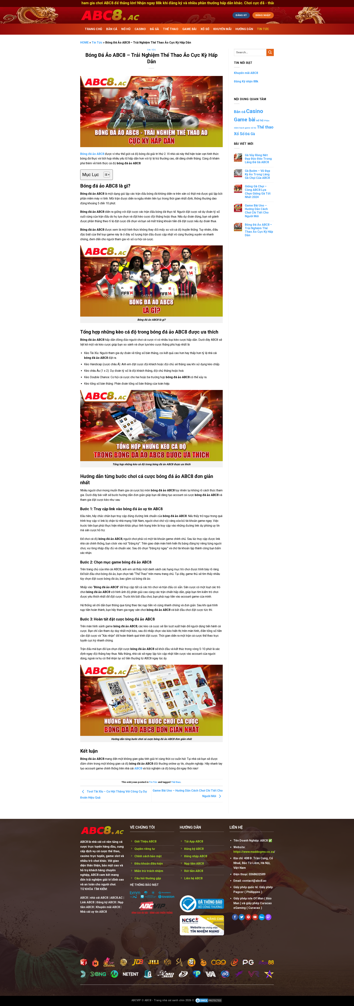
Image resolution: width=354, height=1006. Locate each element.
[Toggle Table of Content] (105, 174)
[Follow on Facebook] (235, 917)
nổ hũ (259, 120)
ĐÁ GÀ (154, 29)
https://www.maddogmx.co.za (253, 852)
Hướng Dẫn (244, 29)
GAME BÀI (189, 29)
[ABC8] (144, 15)
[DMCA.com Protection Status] (209, 1000)
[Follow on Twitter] (242, 917)
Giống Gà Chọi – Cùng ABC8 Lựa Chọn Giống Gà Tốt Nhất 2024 (257, 192)
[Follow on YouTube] (255, 917)
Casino (254, 111)
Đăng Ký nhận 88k (246, 81)
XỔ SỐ (205, 29)
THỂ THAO (170, 29)
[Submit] (270, 52)
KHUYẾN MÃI (222, 29)
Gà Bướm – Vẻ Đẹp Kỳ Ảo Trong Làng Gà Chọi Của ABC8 (257, 174)
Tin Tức (263, 29)
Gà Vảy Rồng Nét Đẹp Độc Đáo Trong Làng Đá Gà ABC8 (258, 158)
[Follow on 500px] (262, 917)
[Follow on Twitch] (268, 917)
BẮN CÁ (111, 29)
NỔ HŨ (126, 29)
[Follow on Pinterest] (248, 917)
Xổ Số (239, 133)
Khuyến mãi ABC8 (246, 73)
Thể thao (176, 782)
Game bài (244, 120)
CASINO (140, 29)
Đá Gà (250, 134)
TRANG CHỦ (93, 29)
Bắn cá (239, 112)
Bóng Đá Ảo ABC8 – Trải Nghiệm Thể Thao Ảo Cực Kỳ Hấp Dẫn (259, 230)
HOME (84, 42)
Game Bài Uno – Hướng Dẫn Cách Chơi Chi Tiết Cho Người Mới (257, 211)
